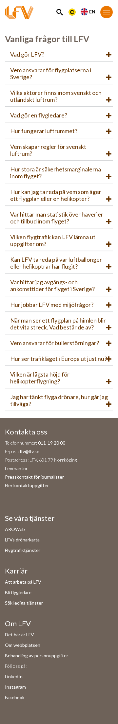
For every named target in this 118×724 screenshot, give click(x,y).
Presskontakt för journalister (34, 477)
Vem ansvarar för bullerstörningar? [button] (54, 342)
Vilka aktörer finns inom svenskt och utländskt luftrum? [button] (56, 96)
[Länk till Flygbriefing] (72, 11)
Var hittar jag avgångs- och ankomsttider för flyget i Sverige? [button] (52, 285)
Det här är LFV (19, 634)
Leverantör (16, 468)
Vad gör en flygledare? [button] (38, 115)
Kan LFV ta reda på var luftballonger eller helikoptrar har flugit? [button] (56, 263)
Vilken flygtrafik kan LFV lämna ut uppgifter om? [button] (52, 240)
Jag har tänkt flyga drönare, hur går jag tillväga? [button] (59, 400)
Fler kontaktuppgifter (27, 485)
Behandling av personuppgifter (36, 655)
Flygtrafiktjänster (22, 550)
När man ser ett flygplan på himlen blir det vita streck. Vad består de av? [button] (58, 324)
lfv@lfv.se (29, 451)
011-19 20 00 (51, 443)
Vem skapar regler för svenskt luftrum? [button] (48, 150)
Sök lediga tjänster (24, 603)
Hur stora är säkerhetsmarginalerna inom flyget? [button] (55, 173)
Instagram (15, 687)
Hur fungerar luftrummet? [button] (43, 130)
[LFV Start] (19, 15)
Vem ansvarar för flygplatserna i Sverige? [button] (50, 73)
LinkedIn (14, 676)
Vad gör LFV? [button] (27, 54)
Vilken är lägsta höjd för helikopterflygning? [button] (39, 378)
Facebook (15, 697)
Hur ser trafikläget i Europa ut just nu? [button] (58, 358)
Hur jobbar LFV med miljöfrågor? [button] (51, 304)
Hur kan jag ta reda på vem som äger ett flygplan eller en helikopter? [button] (55, 195)
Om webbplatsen (22, 645)
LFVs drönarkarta (22, 539)
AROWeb (15, 529)
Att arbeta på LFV (23, 582)
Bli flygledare (18, 592)
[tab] (59, 54)
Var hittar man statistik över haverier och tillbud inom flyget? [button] (56, 218)
